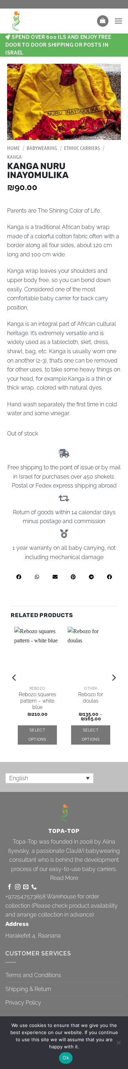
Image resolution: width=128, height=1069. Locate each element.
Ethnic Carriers (82, 148)
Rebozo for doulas (90, 698)
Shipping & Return (28, 989)
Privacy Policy (23, 1002)
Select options (37, 735)
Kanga (14, 156)
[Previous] (14, 691)
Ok (66, 1057)
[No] (118, 1044)
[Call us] (34, 887)
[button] (102, 21)
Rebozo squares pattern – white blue (37, 701)
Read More (64, 878)
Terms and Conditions (33, 975)
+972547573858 (25, 896)
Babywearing (42, 148)
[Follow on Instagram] (17, 887)
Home (13, 148)
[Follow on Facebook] (9, 887)
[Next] (113, 691)
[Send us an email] (25, 887)
